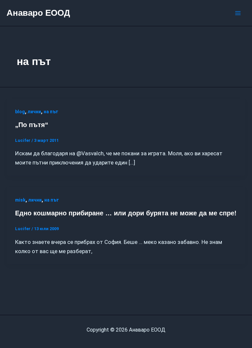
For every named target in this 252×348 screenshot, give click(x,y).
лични (34, 111)
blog (20, 111)
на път (51, 111)
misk (20, 200)
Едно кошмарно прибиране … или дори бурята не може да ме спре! (126, 213)
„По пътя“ (31, 124)
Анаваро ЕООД (38, 13)
